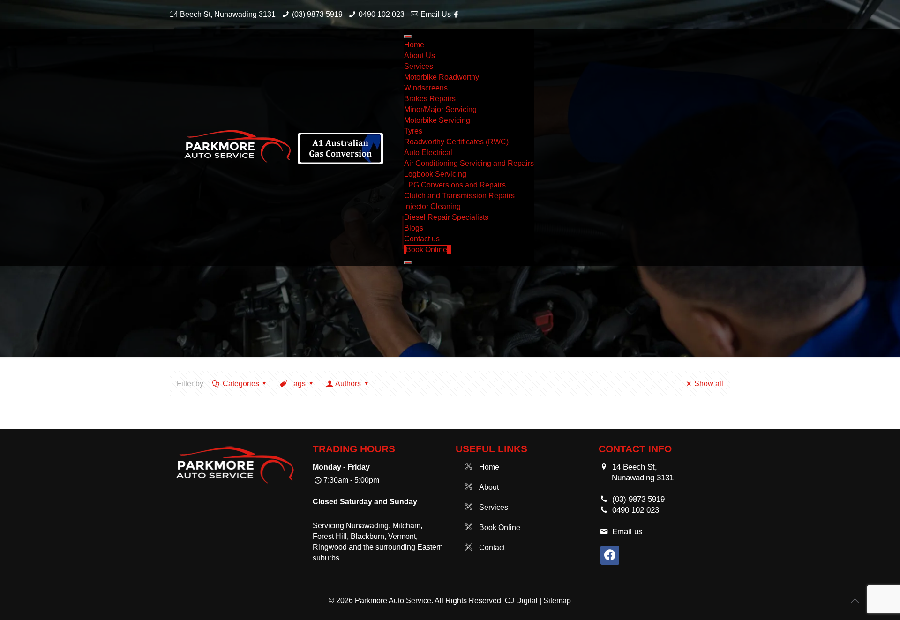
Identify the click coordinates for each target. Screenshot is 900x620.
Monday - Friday (341, 467)
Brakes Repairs (430, 99)
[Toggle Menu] (408, 36)
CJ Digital (521, 601)
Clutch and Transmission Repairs (459, 196)
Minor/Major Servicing (440, 109)
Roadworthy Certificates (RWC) (456, 142)
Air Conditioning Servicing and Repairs (469, 163)
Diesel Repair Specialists (446, 217)
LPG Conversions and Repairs (455, 185)
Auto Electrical (428, 153)
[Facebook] (456, 14)
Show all (708, 384)
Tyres (413, 131)
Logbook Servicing (435, 174)
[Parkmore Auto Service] (284, 147)
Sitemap (557, 601)
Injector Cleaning (432, 206)
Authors (348, 384)
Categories (241, 384)
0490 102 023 (382, 14)
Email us (627, 531)
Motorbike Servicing (437, 120)
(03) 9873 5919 (317, 14)
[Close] (408, 262)
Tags (298, 384)
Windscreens (426, 88)
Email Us (435, 14)
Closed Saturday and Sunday (365, 502)
